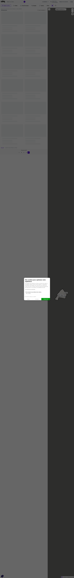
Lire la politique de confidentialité (30, 289)
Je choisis (37, 299)
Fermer (28, 299)
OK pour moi (46, 299)
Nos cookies (28, 293)
